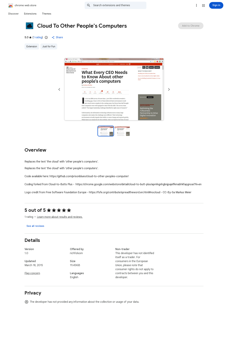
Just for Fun (48, 46)
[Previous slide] (59, 89)
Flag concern (32, 273)
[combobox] (119, 5)
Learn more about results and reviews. (60, 217)
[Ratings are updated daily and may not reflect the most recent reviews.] (46, 37)
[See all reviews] (35, 226)
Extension (32, 46)
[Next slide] (169, 89)
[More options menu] (196, 5)
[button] (203, 5)
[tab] (13, 14)
